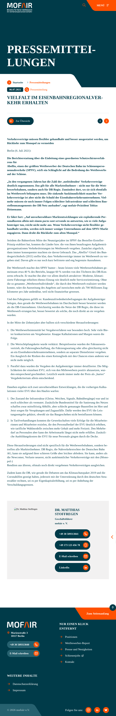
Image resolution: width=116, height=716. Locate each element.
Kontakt (69, 661)
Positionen (71, 636)
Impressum (19, 690)
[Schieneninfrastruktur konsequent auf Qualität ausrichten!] (106, 121)
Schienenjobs (73, 655)
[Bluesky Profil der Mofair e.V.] (106, 710)
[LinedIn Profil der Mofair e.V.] (97, 710)
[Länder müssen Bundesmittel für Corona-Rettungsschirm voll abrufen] (100, 121)
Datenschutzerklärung (25, 683)
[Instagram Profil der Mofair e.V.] (88, 710)
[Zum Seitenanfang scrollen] (112, 607)
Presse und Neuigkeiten (78, 649)
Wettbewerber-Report (77, 643)
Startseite (18, 82)
